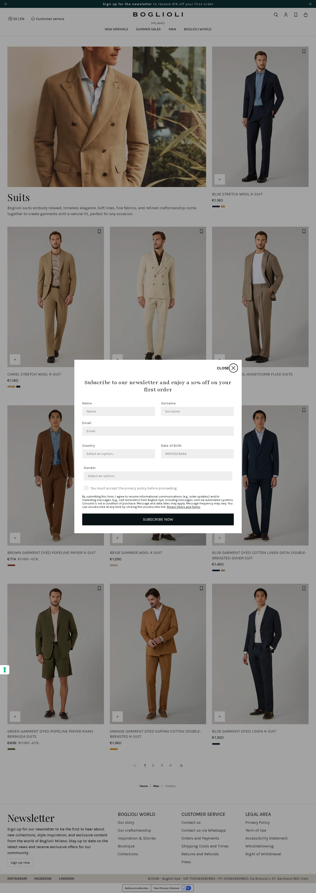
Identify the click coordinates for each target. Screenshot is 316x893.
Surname (168, 403)
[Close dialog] (233, 368)
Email (86, 423)
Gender (90, 468)
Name (87, 403)
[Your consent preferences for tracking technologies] (4, 669)
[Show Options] (150, 453)
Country (88, 446)
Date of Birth (171, 446)
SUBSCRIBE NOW (158, 519)
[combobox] (117, 453)
